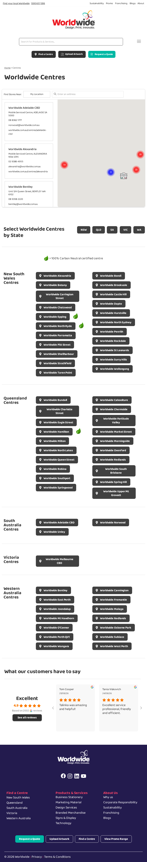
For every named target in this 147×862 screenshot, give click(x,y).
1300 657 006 (38, 3)
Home (7, 68)
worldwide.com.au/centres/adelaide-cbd (27, 132)
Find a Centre (17, 793)
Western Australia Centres (12, 593)
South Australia (17, 807)
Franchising (111, 812)
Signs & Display (66, 817)
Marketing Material (68, 802)
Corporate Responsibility (120, 802)
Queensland (14, 802)
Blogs (107, 817)
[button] (139, 41)
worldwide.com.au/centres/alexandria (28, 172)
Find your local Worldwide (16, 3)
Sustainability (112, 807)
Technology (63, 823)
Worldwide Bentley (20, 186)
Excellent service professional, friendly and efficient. (116, 709)
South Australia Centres (12, 525)
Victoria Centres (11, 559)
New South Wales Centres (14, 278)
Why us (108, 797)
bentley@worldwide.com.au (23, 204)
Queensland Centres (15, 400)
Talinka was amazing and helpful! (73, 707)
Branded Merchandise (71, 812)
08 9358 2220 (15, 199)
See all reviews (27, 717)
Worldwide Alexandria (22, 149)
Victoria (11, 813)
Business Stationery (69, 797)
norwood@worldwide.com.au (24, 125)
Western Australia (18, 818)
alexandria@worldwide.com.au (24, 166)
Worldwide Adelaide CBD (24, 107)
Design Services (66, 807)
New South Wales (18, 797)
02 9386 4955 (15, 161)
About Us (110, 793)
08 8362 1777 (15, 120)
